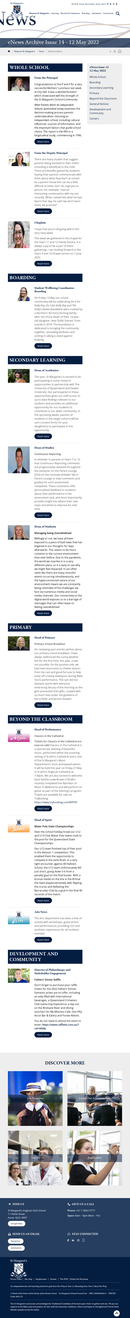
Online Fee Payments (79, 1279)
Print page (119, 51)
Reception (15, 1241)
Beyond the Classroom (103, 98)
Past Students (90, 4)
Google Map (16, 1223)
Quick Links (100, 4)
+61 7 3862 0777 (85, 1210)
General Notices (99, 104)
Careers (94, 118)
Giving (81, 4)
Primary (94, 93)
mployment (42, 1279)
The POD (74, 4)
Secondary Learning (101, 87)
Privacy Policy (16, 1279)
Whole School (98, 77)
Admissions (16, 1247)
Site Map (28, 1279)
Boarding (95, 82)
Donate (53, 1279)
